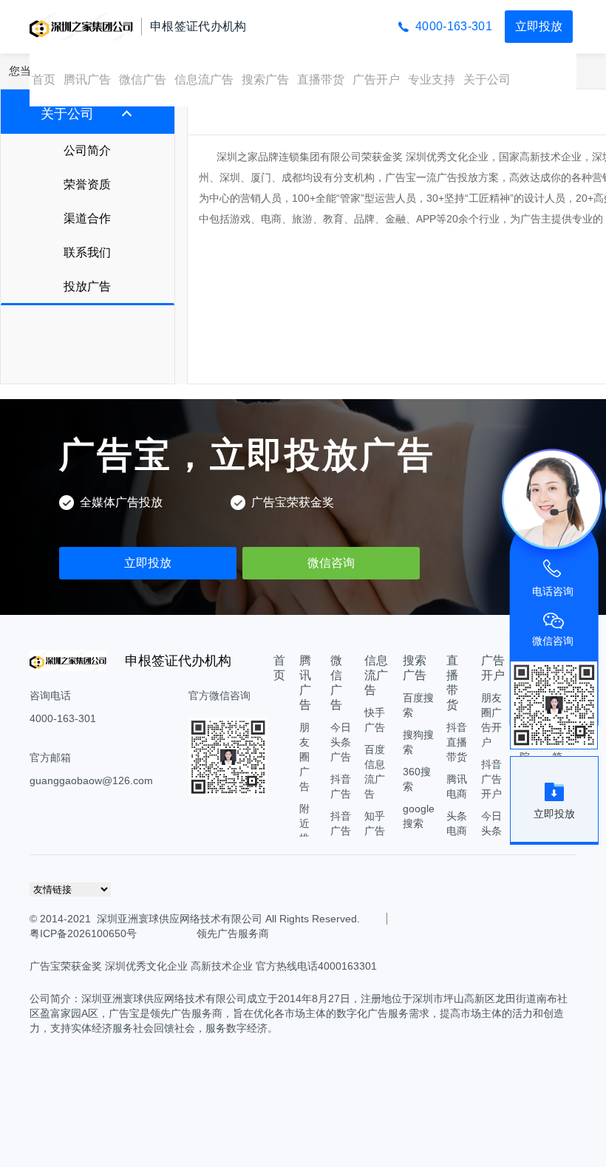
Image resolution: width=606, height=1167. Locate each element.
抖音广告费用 (340, 830)
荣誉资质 (87, 184)
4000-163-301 (453, 26)
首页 (43, 79)
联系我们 (87, 252)
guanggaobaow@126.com (91, 780)
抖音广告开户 (491, 779)
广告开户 (376, 79)
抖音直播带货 (456, 742)
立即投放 (538, 26)
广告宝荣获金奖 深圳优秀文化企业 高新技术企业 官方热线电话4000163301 (203, 966)
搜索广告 (265, 79)
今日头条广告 (340, 742)
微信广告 (142, 79)
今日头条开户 (491, 830)
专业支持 (431, 79)
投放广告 (87, 286)
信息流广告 (204, 79)
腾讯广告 (87, 79)
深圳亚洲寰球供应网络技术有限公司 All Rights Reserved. (228, 919)
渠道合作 (87, 218)
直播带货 (320, 79)
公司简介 (87, 150)
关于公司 (487, 79)
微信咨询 (331, 563)
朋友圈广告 (304, 756)
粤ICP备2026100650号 (83, 933)
